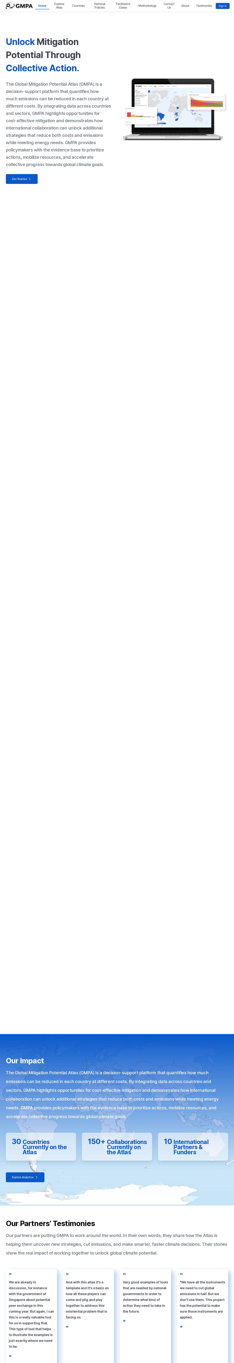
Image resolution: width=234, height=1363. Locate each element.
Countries (78, 5)
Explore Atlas (59, 5)
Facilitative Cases (123, 5)
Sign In (223, 5)
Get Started (19, 178)
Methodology (147, 5)
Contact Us (169, 5)
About (185, 5)
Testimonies (204, 5)
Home (42, 5)
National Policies (99, 5)
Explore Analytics (23, 1177)
